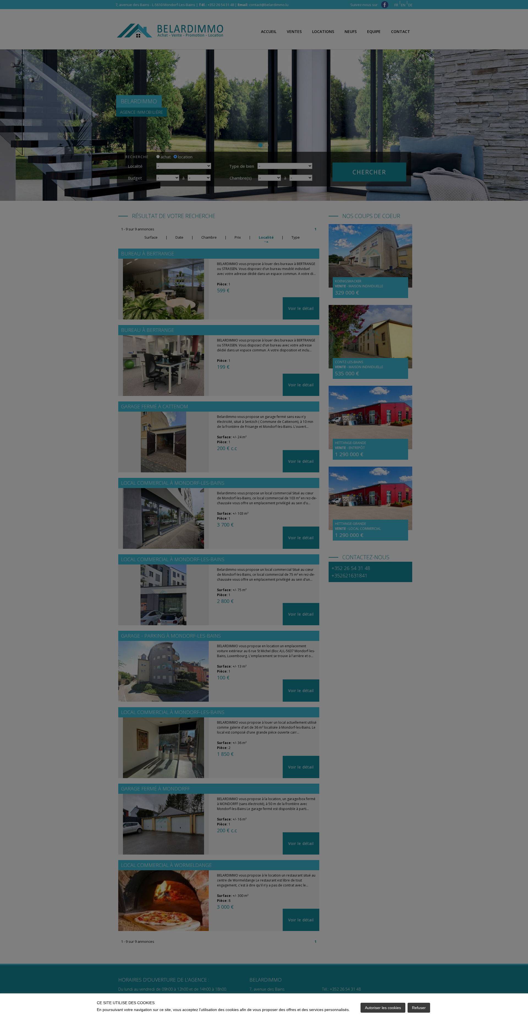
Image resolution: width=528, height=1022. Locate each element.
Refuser (419, 1008)
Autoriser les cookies (383, 1008)
